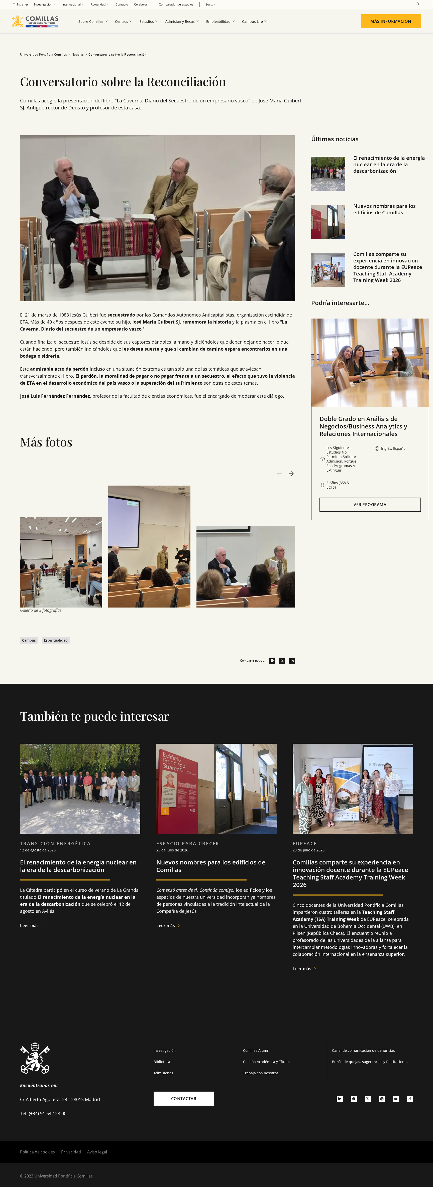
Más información (390, 21)
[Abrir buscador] (418, 5)
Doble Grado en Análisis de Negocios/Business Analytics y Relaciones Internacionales (363, 426)
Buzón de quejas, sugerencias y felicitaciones (370, 1061)
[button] (370, 179)
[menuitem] (20, 4)
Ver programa (370, 504)
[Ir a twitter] (280, 661)
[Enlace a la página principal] (37, 21)
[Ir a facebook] (270, 661)
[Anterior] (279, 474)
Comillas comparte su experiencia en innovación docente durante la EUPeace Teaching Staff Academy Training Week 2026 (387, 267)
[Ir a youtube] (396, 1098)
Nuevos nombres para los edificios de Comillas (384, 209)
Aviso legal (97, 1152)
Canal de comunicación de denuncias (363, 1050)
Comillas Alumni (256, 1050)
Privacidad (71, 1152)
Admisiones (163, 1073)
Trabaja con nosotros (260, 1073)
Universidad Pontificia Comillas (43, 54)
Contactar (183, 1098)
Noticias (78, 54)
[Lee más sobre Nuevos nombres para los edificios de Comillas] (216, 789)
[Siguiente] (291, 474)
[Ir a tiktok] (410, 1098)
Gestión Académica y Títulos (266, 1061)
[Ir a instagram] (382, 1098)
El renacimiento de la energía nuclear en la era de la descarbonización (389, 164)
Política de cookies (37, 1152)
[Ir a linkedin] (290, 661)
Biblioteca (162, 1061)
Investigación (165, 1050)
